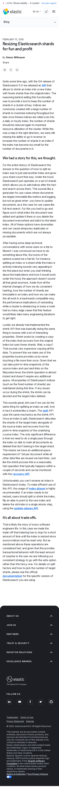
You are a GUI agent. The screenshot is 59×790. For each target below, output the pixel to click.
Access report (49, 3)
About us (13, 616)
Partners (13, 634)
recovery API (21, 474)
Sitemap (30, 721)
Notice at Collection (16, 774)
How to (32, 39)
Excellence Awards (19, 661)
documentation (12, 576)
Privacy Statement (15, 721)
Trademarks (12, 717)
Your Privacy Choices (37, 774)
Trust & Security (18, 643)
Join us (11, 625)
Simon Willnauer (15, 57)
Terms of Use (26, 717)
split (45, 410)
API (44, 85)
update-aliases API (26, 508)
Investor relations (19, 652)
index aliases (37, 488)
